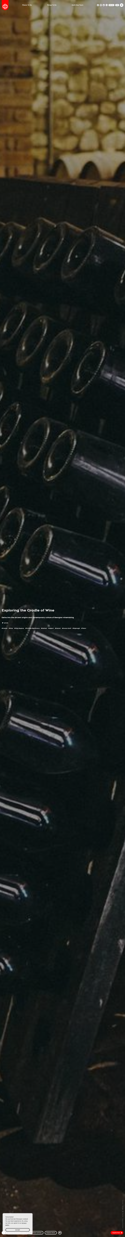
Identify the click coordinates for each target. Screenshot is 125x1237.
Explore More (50, 1233)
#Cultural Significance (32, 628)
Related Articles (36, 1233)
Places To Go (27, 5)
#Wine (11, 628)
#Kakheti (44, 628)
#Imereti (58, 628)
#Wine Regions (19, 628)
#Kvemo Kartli (66, 628)
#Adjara (51, 628)
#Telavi (83, 628)
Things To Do (51, 5)
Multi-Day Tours (77, 5)
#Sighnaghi (76, 628)
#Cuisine (4, 628)
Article (6, 623)
